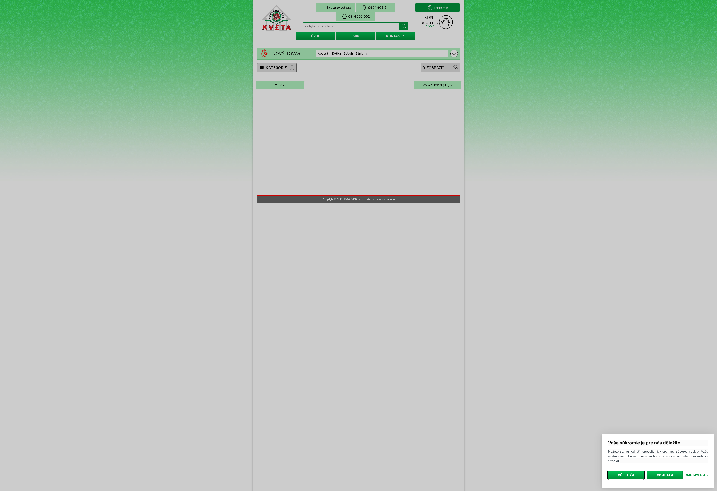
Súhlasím (626, 475)
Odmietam (665, 475)
